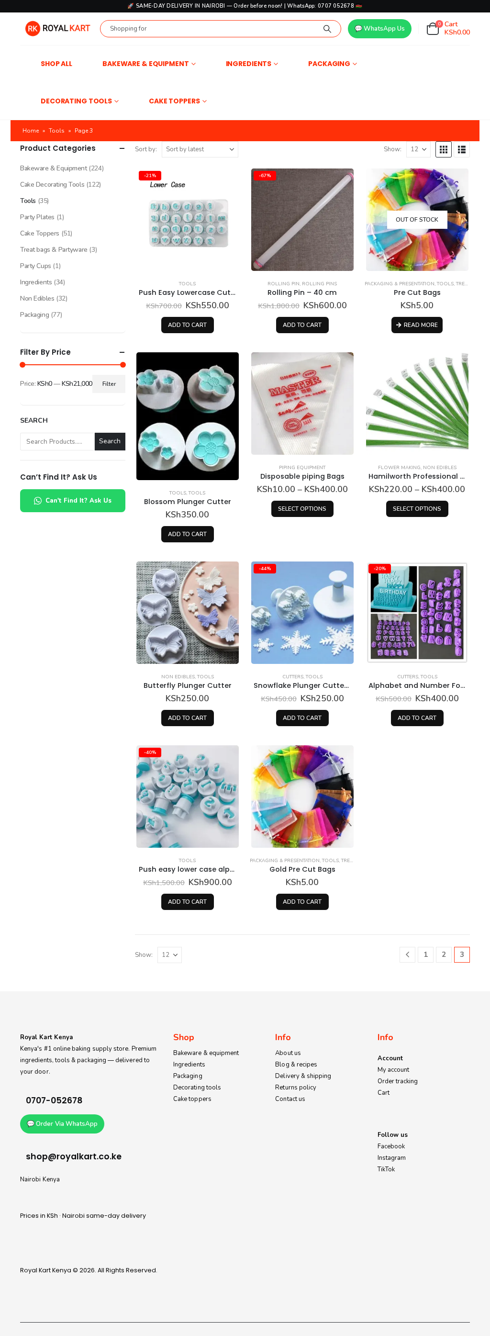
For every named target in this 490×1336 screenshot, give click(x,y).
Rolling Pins (319, 284)
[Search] (327, 29)
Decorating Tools (76, 101)
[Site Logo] (57, 28)
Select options (302, 509)
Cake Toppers (174, 101)
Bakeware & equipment (206, 1053)
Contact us (290, 1099)
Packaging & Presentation (399, 284)
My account (394, 1070)
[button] (443, 149)
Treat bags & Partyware (54, 249)
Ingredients (249, 63)
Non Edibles (440, 467)
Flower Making (399, 467)
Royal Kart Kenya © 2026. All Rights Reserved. (88, 1270)
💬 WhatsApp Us (380, 28)
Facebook (391, 1146)
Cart (384, 1093)
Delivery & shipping (303, 1076)
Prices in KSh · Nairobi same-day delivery (83, 1216)
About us (288, 1053)
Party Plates (37, 217)
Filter (109, 384)
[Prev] (407, 955)
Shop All (56, 63)
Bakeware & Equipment (145, 63)
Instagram (392, 1158)
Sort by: (146, 149)
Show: (392, 149)
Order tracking (398, 1081)
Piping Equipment (302, 467)
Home (30, 131)
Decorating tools (197, 1087)
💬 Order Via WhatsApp (62, 1124)
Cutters (292, 677)
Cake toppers (192, 1099)
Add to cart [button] (187, 325)
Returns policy (295, 1087)
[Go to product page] (187, 416)
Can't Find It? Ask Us (78, 500)
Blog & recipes (296, 1064)
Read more (421, 325)
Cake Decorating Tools (52, 184)
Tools (57, 131)
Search (34, 420)
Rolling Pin (283, 284)
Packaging (329, 63)
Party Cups (35, 265)
